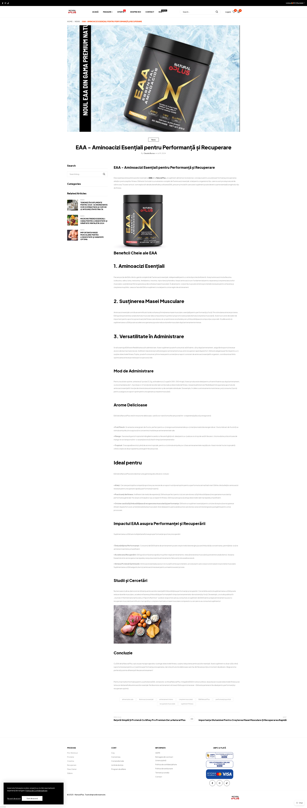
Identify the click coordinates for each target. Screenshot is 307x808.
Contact (149, 12)
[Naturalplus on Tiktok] (8, 3)
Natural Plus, (161, 178)
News (153, 140)
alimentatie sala (127, 699)
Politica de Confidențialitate (36, 790)
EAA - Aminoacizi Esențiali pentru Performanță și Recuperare (164, 167)
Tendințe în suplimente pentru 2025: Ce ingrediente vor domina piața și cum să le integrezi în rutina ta (94, 205)
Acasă (95, 12)
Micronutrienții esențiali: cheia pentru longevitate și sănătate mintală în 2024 (93, 221)
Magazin (107, 12)
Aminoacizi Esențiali (141, 266)
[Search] (216, 11)
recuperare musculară (167, 704)
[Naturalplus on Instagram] (5, 3)
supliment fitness (187, 704)
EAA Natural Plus (204, 699)
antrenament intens (166, 699)
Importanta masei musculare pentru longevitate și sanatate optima (92, 235)
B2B (161, 12)
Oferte (121, 12)
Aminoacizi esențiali (146, 699)
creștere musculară (186, 699)
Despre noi (135, 12)
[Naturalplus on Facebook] (2, 3)
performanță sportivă (223, 699)
